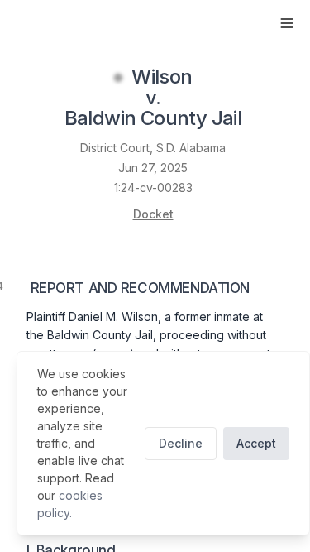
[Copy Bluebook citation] (259, 120)
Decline (181, 443)
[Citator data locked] (118, 78)
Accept (256, 443)
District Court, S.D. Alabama (153, 148)
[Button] (287, 23)
